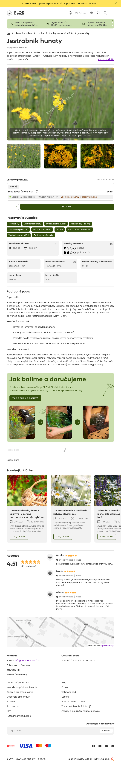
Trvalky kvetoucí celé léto (79, 229)
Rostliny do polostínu (18, 229)
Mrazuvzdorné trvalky (56, 224)
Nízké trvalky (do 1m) (80, 224)
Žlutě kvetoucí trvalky (43, 235)
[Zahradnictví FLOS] (15, 13)
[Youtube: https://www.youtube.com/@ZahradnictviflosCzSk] (100, 746)
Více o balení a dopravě (25, 398)
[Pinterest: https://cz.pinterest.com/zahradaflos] (106, 746)
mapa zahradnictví (105, 179)
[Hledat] (105, 13)
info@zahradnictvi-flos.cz (28, 660)
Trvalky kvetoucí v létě (19, 235)
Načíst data (36, 450)
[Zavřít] (116, 3)
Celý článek (19, 537)
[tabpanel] (25, 23)
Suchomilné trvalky (42, 229)
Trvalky (59, 229)
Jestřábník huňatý (32, 224)
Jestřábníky (14, 224)
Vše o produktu (106, 59)
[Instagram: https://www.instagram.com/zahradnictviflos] (93, 746)
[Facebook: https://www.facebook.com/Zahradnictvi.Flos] (112, 746)
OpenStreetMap (107, 646)
